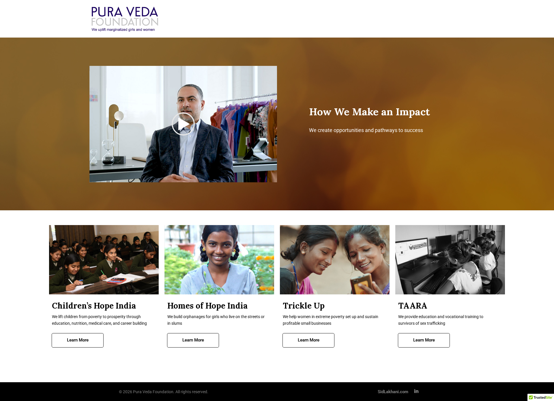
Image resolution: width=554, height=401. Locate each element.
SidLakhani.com (393, 391)
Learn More (78, 340)
